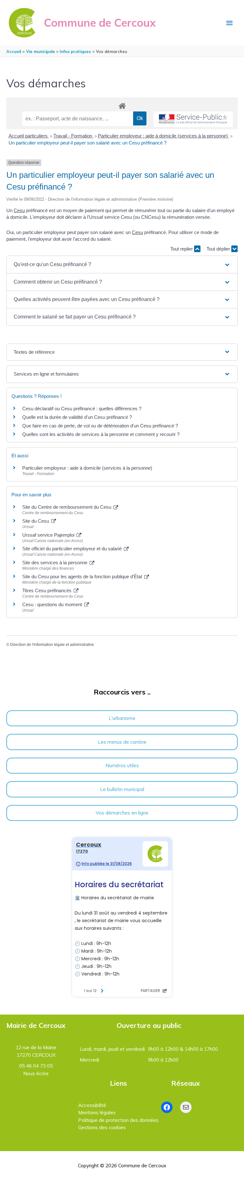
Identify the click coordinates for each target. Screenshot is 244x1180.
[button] (122, 264)
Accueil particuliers (29, 135)
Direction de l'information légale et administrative (52, 644)
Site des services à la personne (55, 562)
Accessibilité (92, 1105)
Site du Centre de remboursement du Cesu (67, 507)
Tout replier (182, 248)
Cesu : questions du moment (52, 604)
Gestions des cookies (102, 1127)
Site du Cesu (36, 521)
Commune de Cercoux (100, 23)
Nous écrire (36, 1073)
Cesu (19, 210)
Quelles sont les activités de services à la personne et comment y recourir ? (101, 434)
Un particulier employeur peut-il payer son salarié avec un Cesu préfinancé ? (87, 142)
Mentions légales (97, 1112)
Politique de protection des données (118, 1120)
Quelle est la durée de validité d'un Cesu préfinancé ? (77, 417)
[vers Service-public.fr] (193, 119)
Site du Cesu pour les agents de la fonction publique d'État (82, 576)
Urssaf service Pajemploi (49, 535)
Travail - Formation (73, 135)
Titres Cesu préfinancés (47, 590)
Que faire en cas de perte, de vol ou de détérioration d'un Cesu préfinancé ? (100, 425)
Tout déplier (219, 248)
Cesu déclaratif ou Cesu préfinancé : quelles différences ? (81, 408)
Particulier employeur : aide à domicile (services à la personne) (163, 135)
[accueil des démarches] (122, 105)
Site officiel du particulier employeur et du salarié (72, 548)
